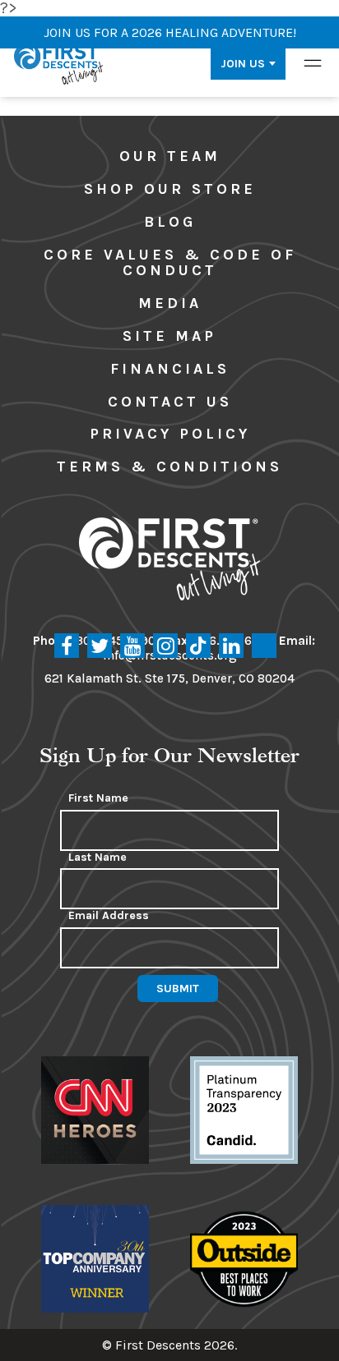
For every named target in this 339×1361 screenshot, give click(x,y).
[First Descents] (59, 63)
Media (170, 303)
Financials (170, 369)
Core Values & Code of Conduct (170, 263)
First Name (98, 798)
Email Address (108, 915)
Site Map (169, 336)
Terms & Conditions (169, 466)
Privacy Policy (170, 434)
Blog (170, 222)
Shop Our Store (170, 189)
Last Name (97, 857)
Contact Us (170, 402)
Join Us (243, 64)
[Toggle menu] (312, 63)
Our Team (170, 156)
